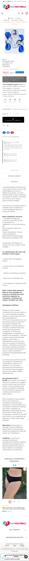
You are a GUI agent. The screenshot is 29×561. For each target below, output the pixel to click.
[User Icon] (22, 13)
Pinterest (12, 132)
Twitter (8, 132)
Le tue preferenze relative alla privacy (16, 555)
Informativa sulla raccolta (11, 559)
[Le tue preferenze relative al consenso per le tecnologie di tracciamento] (2, 558)
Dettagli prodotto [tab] (14, 176)
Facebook (4, 132)
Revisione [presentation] (14, 181)
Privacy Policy (15, 551)
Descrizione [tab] (14, 170)
